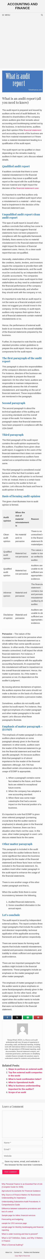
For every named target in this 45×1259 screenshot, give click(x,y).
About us (8, 1252)
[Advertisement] (22, 41)
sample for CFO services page (14, 1223)
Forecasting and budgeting (12, 1219)
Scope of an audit (17, 1092)
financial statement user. (27, 188)
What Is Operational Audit (21, 1082)
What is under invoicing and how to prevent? (20, 1234)
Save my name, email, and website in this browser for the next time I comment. (23, 1163)
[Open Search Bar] (42, 15)
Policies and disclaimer (32, 1252)
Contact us (18, 1252)
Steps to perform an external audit (25, 1069)
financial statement (32, 130)
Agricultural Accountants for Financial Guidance (21, 1191)
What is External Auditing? (12, 1245)
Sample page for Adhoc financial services (18, 1215)
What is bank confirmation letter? (25, 1079)
